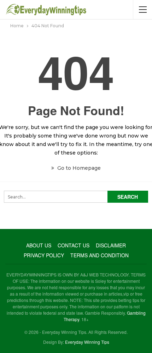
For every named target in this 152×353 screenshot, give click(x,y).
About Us (38, 245)
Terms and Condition (99, 255)
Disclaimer (111, 245)
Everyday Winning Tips (87, 342)
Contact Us (73, 245)
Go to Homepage (78, 168)
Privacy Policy (44, 255)
